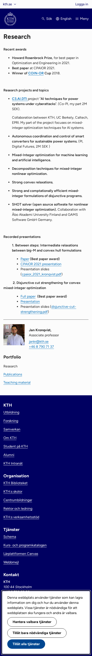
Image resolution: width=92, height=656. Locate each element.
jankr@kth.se (39, 342)
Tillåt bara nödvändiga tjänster (37, 633)
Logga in (81, 4)
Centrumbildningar (17, 500)
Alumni (8, 455)
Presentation (30, 301)
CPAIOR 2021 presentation (41, 264)
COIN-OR (36, 73)
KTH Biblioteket (15, 483)
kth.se (7, 4)
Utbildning (11, 412)
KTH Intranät (13, 463)
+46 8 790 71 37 (41, 347)
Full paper (28, 296)
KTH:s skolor (12, 491)
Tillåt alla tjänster (26, 644)
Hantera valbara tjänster (32, 622)
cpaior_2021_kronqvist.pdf (41, 274)
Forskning (10, 421)
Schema (9, 537)
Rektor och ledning (17, 508)
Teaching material (17, 382)
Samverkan (11, 429)
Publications (12, 374)
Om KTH (9, 438)
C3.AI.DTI (20, 99)
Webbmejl (11, 562)
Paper (25, 259)
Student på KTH (15, 446)
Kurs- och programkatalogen (25, 545)
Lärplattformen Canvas (20, 554)
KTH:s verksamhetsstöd (21, 517)
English (66, 19)
